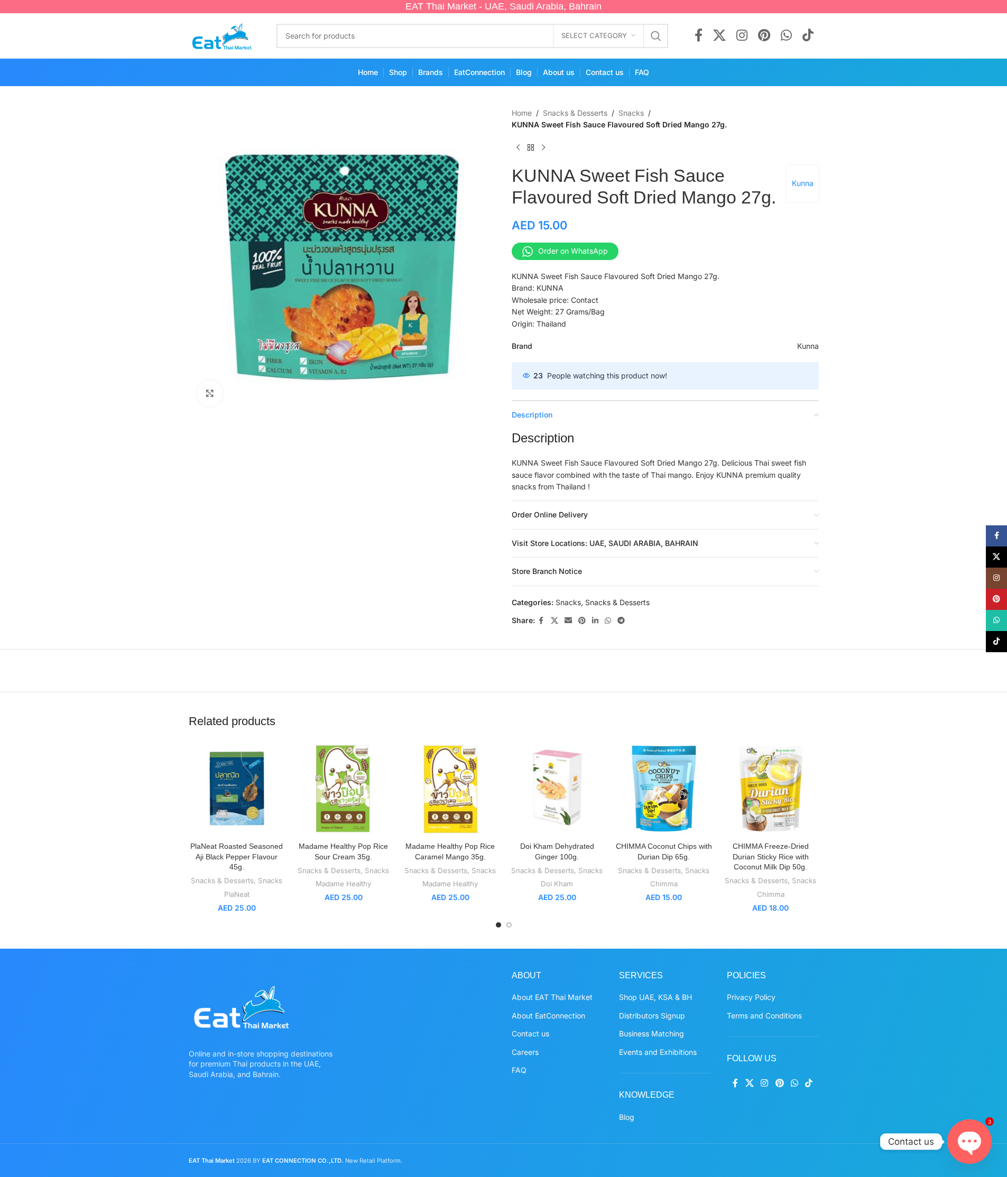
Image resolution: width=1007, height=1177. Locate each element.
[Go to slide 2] (509, 925)
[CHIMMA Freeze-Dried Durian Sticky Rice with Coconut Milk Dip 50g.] (771, 788)
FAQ (519, 1069)
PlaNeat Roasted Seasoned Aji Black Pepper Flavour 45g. (236, 856)
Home (522, 112)
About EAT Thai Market (552, 997)
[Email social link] (568, 621)
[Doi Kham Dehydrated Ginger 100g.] (557, 788)
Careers (525, 1052)
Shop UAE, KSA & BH (655, 997)
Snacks (631, 112)
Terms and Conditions (764, 1015)
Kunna (803, 183)
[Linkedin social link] (595, 621)
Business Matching (651, 1033)
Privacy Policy (751, 997)
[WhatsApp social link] (786, 36)
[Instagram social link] (742, 36)
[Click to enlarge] (210, 393)
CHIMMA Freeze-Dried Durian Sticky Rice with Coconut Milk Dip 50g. (771, 856)
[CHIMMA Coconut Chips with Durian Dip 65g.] (664, 788)
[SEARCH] (656, 36)
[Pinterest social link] (764, 36)
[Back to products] (530, 148)
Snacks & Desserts (575, 112)
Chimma (664, 883)
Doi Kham (557, 883)
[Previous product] (518, 148)
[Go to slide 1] (498, 925)
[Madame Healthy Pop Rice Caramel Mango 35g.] (450, 788)
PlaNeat (237, 894)
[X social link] (719, 36)
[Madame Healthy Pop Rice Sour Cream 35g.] (343, 788)
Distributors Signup (652, 1015)
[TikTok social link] (808, 36)
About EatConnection (548, 1015)
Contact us (530, 1033)
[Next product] (543, 148)
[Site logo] (222, 34)
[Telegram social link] (621, 621)
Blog (626, 1117)
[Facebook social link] (698, 36)
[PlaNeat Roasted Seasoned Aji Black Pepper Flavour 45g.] (237, 788)
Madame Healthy (343, 883)
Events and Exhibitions (658, 1052)
